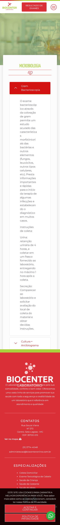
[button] (30, 88)
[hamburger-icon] (53, 7)
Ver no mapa (11, 439)
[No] (56, 506)
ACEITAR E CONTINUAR (30, 508)
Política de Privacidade (30, 517)
